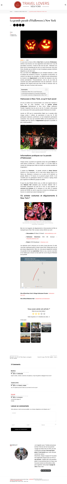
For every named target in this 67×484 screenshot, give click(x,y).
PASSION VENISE (18, 480)
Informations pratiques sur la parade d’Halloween (34, 93)
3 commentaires (14, 35)
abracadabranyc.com (50, 233)
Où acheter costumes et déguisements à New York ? (34, 95)
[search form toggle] (65, 5)
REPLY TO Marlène (18, 373)
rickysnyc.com (44, 242)
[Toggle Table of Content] (45, 90)
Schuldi (13, 394)
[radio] (33, 314)
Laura (11, 32)
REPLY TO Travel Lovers (19, 385)
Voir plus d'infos (46, 470)
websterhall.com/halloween (42, 298)
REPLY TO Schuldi (17, 397)
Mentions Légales (38, 479)
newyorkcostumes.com (32, 238)
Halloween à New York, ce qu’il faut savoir (32, 91)
